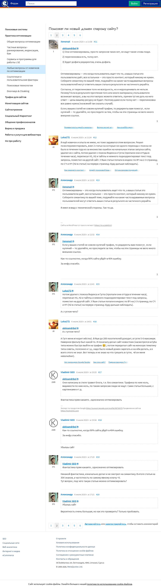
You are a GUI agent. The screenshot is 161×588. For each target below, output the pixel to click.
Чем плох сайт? (99, 362)
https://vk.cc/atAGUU (103, 225)
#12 (95, 137)
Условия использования (67, 542)
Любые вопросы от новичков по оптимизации (23, 69)
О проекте (61, 538)
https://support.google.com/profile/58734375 (104, 408)
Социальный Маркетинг (18, 115)
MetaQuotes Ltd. (75, 566)
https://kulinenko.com (70, 411)
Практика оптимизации (18, 35)
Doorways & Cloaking (18, 91)
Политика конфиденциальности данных (75, 546)
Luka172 (65, 137)
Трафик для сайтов (15, 97)
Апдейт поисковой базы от (100, 170)
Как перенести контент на (75, 170)
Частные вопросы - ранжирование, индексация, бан (23, 50)
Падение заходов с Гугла (118, 362)
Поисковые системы (16, 29)
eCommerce (8, 555)
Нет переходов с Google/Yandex (77, 362)
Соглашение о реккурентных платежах (75, 554)
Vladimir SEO (68, 372)
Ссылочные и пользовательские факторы (22, 78)
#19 (98, 457)
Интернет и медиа (11, 551)
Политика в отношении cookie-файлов (74, 550)
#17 (100, 372)
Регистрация (150, 3)
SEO (4, 538)
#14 (98, 234)
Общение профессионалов (20, 122)
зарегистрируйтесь (115, 523)
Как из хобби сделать (125, 127)
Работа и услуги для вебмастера (23, 134)
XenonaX (65, 41)
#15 (98, 284)
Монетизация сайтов (16, 103)
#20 (98, 494)
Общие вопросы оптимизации (23, 41)
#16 (95, 321)
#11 (95, 41)
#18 (100, 420)
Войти (134, 3)
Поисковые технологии (20, 85)
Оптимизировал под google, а (127, 170)
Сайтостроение (13, 109)
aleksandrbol (69, 48)
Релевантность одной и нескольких (79, 127)
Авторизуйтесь (93, 523)
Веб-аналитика (10, 547)
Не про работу (13, 140)
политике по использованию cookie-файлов (109, 584)
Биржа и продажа (15, 128)
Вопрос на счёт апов (105, 127)
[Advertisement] (80, 16)
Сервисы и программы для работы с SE (21, 60)
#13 (98, 180)
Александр (67, 180)
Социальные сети (11, 542)
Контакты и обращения (67, 558)
